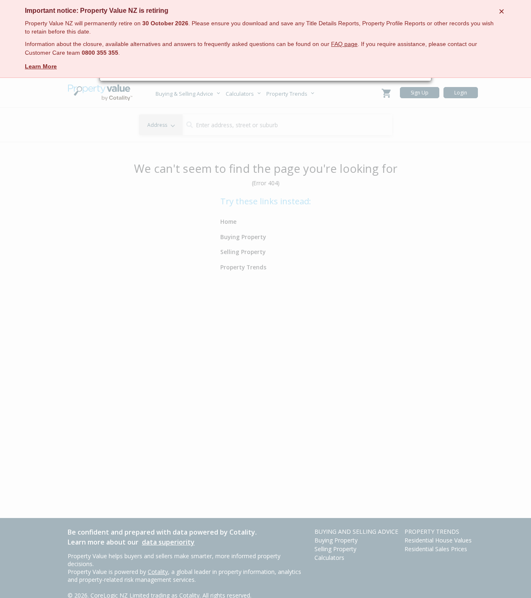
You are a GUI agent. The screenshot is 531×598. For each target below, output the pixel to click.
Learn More (41, 66)
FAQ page (344, 44)
